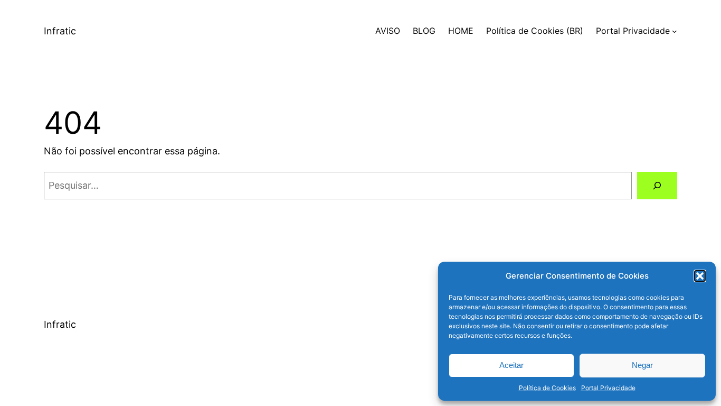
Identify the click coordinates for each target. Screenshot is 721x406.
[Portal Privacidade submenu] (674, 31)
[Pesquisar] (657, 185)
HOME (460, 30)
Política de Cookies (547, 388)
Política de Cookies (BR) (534, 30)
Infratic (60, 30)
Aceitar (511, 365)
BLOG (424, 30)
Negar (642, 365)
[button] (700, 276)
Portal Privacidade (608, 388)
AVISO (387, 30)
